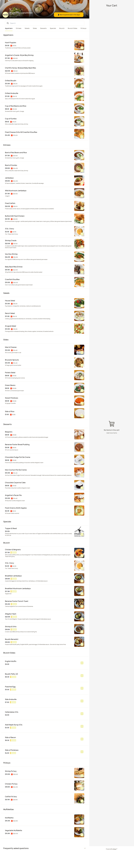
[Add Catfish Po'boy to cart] (82, 801)
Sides (35, 28)
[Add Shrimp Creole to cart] (82, 246)
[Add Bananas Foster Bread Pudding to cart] (82, 449)
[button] (39, 45)
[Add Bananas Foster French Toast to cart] (82, 606)
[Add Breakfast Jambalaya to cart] (82, 581)
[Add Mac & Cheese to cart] (82, 352)
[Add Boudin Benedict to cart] (82, 644)
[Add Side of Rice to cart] (82, 415)
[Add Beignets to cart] (82, 437)
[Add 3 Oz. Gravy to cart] (82, 234)
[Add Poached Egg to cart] (82, 688)
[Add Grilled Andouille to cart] (82, 98)
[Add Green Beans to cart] (82, 390)
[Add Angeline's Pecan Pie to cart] (82, 500)
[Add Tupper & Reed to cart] (82, 534)
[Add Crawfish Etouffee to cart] (82, 284)
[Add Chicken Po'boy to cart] (82, 788)
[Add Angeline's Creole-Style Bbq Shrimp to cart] (82, 60)
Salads (27, 28)
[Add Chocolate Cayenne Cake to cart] (82, 487)
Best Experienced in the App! (68, 15)
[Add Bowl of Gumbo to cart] (82, 170)
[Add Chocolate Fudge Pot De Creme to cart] (82, 462)
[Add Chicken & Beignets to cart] (82, 555)
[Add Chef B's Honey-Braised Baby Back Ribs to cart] (82, 73)
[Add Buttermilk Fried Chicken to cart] (82, 221)
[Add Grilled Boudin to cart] (82, 85)
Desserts (43, 28)
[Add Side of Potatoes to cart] (82, 751)
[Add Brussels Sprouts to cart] (82, 365)
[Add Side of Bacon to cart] (82, 739)
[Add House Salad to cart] (82, 305)
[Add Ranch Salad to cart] (82, 318)
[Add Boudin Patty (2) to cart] (82, 675)
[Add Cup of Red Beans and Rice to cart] (82, 111)
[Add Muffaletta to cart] (82, 822)
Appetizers (9, 28)
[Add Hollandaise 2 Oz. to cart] (82, 713)
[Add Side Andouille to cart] (82, 701)
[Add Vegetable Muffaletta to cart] (82, 834)
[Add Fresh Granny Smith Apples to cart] (82, 513)
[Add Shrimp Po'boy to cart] (82, 775)
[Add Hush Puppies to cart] (82, 47)
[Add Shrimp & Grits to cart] (82, 631)
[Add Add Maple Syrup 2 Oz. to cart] (82, 726)
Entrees (18, 28)
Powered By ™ (111, 849)
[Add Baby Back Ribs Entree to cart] (82, 272)
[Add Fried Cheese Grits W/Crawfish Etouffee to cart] (82, 136)
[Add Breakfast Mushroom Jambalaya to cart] (82, 593)
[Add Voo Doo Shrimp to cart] (82, 259)
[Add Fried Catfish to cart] (82, 208)
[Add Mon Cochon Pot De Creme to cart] (82, 475)
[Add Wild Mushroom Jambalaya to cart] (82, 195)
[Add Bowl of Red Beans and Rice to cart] (82, 157)
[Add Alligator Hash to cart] (82, 619)
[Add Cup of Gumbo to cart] (82, 123)
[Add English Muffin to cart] (82, 662)
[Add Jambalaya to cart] (82, 183)
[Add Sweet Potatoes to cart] (82, 403)
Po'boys (83, 28)
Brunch (61, 28)
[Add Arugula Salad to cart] (82, 331)
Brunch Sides (72, 28)
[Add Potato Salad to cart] (82, 377)
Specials (53, 28)
